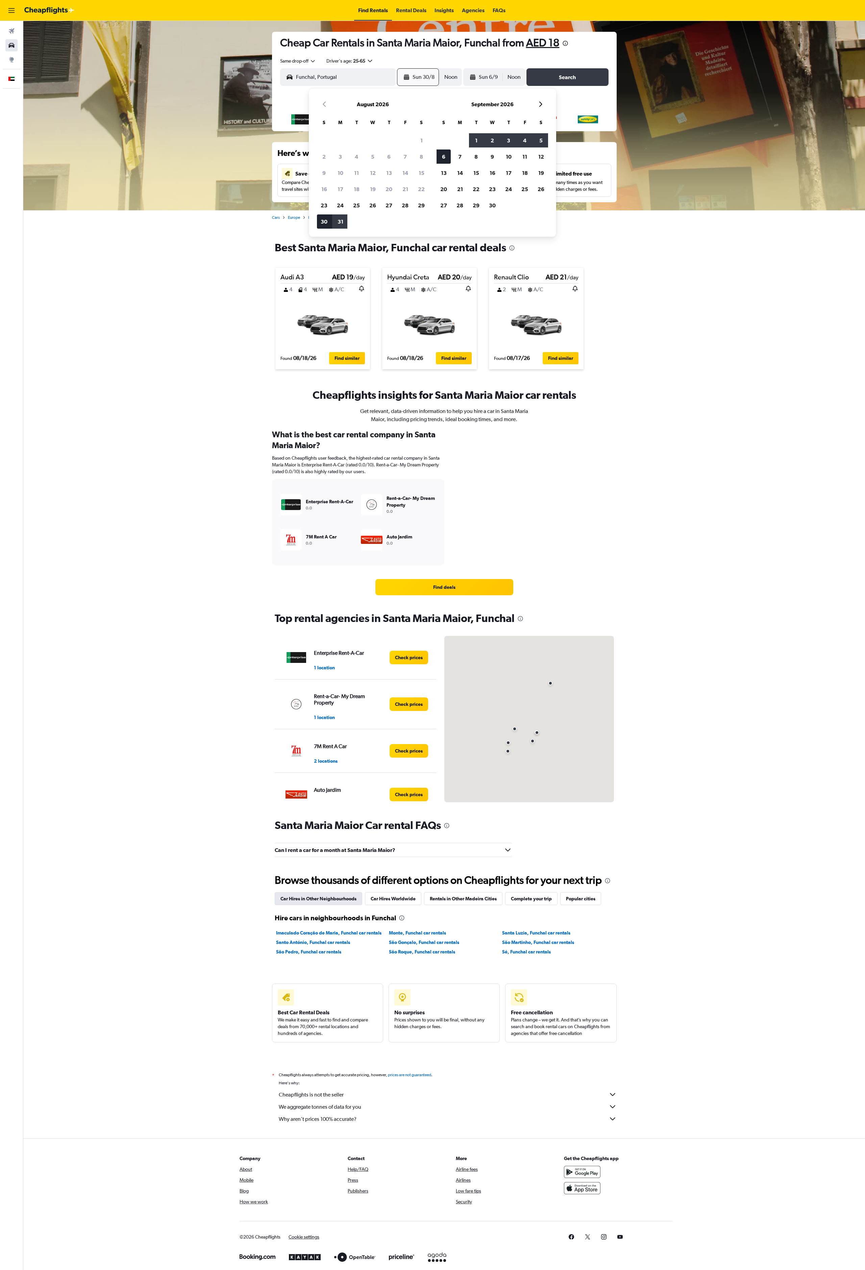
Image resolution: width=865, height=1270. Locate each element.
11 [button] (356, 173)
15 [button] (421, 173)
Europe (294, 217)
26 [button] (372, 205)
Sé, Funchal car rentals (526, 951)
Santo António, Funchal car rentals (313, 942)
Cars (276, 217)
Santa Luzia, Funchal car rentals (536, 933)
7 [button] (405, 157)
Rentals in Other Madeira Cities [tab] (463, 898)
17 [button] (340, 189)
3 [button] (340, 157)
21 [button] (405, 189)
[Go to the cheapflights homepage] (49, 10)
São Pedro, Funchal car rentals (308, 951)
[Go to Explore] (11, 59)
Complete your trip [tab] (531, 898)
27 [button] (389, 205)
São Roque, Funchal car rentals (422, 951)
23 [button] (324, 205)
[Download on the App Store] (582, 1188)
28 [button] (405, 205)
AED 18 (543, 42)
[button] (11, 10)
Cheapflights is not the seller (311, 1094)
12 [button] (373, 173)
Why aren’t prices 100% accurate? (317, 1119)
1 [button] (421, 140)
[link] (444, 587)
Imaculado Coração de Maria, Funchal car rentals (328, 933)
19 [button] (373, 189)
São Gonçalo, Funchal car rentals (424, 942)
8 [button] (421, 157)
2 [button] (324, 157)
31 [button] (340, 221)
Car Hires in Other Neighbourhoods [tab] (318, 898)
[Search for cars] (11, 45)
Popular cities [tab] (580, 898)
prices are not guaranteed (409, 1074)
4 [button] (356, 157)
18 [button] (357, 189)
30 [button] (324, 221)
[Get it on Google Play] (582, 1172)
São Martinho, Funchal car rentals (538, 942)
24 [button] (340, 205)
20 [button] (389, 189)
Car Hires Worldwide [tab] (393, 898)
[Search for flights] (11, 31)
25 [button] (356, 205)
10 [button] (340, 173)
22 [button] (421, 189)
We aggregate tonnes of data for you (320, 1107)
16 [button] (324, 189)
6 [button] (389, 157)
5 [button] (372, 157)
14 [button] (405, 173)
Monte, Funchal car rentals (417, 933)
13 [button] (389, 173)
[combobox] (298, 60)
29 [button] (421, 205)
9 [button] (324, 173)
